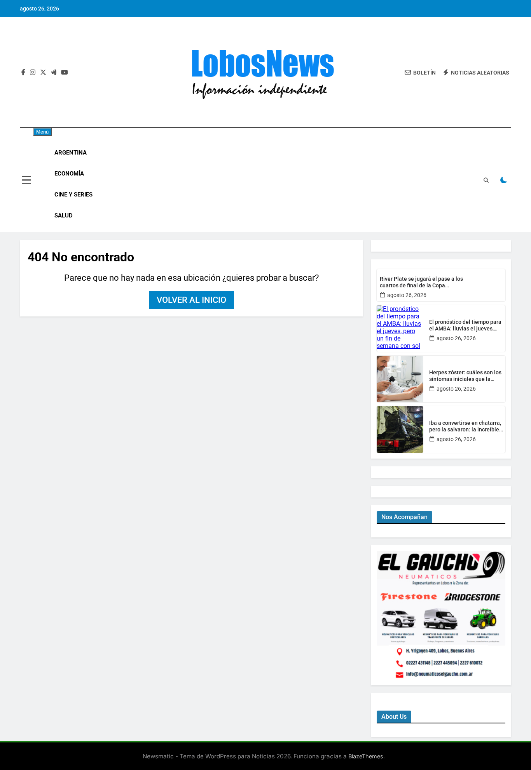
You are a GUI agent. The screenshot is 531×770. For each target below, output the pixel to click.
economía (69, 173)
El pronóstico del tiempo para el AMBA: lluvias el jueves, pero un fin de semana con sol (465, 325)
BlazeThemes (365, 756)
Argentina (70, 152)
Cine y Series (73, 194)
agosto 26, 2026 (406, 295)
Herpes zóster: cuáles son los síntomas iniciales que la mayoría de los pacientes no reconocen (465, 375)
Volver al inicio (191, 300)
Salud (63, 215)
